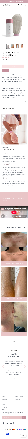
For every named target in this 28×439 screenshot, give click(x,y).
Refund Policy (17, 399)
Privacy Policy (17, 393)
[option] (7, 46)
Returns (3, 404)
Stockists (3, 401)
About (3, 396)
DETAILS (4, 105)
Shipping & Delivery (19, 396)
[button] (5, 57)
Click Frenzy (4, 407)
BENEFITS (4, 101)
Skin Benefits (4, 399)
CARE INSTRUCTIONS (8, 108)
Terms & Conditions (18, 401)
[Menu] (25, 5)
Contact (3, 393)
